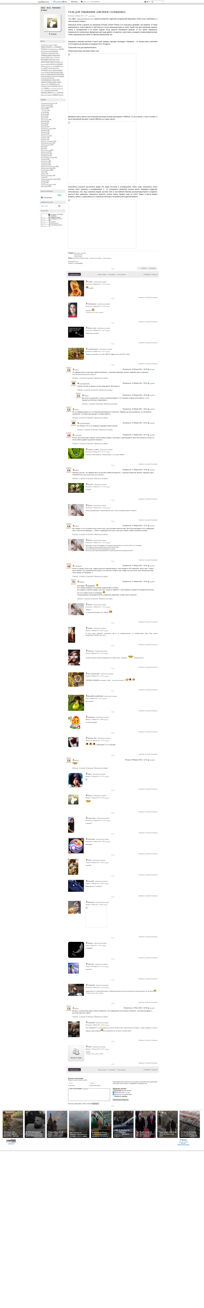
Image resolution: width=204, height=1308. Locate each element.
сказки (43, 86)
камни (58, 59)
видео (61, 49)
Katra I (42, 10)
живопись (44, 130)
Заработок (44, 132)
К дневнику (111, 274)
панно (50, 70)
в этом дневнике (47, 197)
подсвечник (44, 78)
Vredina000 (91, 985)
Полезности (44, 161)
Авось (84, 1)
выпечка (48, 51)
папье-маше (57, 70)
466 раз (77, 261)
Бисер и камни (45, 107)
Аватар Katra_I (52, 23)
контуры (43, 64)
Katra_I (76, 370)
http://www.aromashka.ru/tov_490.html (84, 374)
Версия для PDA (183, 1141)
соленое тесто (56, 86)
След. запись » (121, 274)
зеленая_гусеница (93, 449)
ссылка (107, 284)
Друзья (49, 7)
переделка (51, 74)
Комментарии (56, 7)
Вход (65, 1)
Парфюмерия (45, 155)
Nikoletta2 (91, 964)
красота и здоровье (95, 258)
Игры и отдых (45, 136)
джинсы (52, 57)
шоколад (50, 95)
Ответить (141, 297)
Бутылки (43, 112)
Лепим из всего (45, 145)
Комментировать (74, 274)
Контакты (183, 1143)
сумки (42, 88)
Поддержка (145, 2)
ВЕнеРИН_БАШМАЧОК (95, 696)
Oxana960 (91, 881)
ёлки (42, 45)
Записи (43, 7)
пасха (48, 72)
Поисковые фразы (56, 225)
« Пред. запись (102, 274)
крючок (57, 66)
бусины (44, 49)
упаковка (47, 90)
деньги (43, 57)
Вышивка (44, 121)
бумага (58, 47)
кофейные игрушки (50, 66)
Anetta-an (91, 651)
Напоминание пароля (95, 1085)
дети (47, 57)
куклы (61, 66)
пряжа (58, 82)
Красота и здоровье (47, 141)
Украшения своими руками (49, 179)
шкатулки (44, 95)
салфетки (52, 84)
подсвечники (50, 78)
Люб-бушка (91, 717)
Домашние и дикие (46, 128)
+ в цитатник (92, 16)
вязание (54, 51)
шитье (60, 92)
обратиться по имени (100, 281)
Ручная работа (45, 170)
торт (50, 88)
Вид (148, 2)
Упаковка (43, 181)
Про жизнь (44, 163)
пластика (60, 74)
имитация (52, 59)
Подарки (43, 159)
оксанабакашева (93, 349)
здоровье (57, 57)
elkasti (90, 774)
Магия (43, 146)
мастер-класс (107, 258)
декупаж (56, 55)
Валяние (43, 114)
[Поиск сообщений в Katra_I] (60, 195)
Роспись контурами (47, 168)
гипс (56, 53)
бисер (53, 47)
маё (45, 68)
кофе (43, 66)
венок (57, 49)
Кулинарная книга (46, 143)
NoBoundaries (92, 304)
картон (53, 62)
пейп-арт (44, 74)
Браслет (46, 45)
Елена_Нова (92, 818)
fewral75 (90, 484)
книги (61, 62)
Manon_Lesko (92, 328)
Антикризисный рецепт (48, 103)
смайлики (85, 1088)
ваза (54, 49)
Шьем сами (44, 186)
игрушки (44, 59)
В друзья (53, 34)
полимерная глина (48, 80)
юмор (55, 95)
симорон (43, 173)
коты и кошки (56, 64)
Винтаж (43, 118)
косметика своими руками (80, 258)
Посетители (54, 223)
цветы (50, 92)
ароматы (51, 45)
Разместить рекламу (183, 1144)
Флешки (43, 182)
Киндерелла (91, 902)
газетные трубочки (48, 53)
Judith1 (90, 628)
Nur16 (90, 860)
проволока (51, 82)
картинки (45, 62)
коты (48, 64)
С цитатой (148, 297)
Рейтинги (75, 1)
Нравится (144, 268)
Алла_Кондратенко (94, 673)
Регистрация (58, 1)
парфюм (43, 72)
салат (46, 84)
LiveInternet (44, 2)
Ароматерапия (45, 105)
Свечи (43, 172)
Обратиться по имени (101, 378)
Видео (43, 116)
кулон (42, 68)
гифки (44, 55)
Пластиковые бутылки (47, 157)
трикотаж (54, 88)
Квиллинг (44, 139)
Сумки (43, 177)
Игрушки (43, 134)
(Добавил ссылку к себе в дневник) (94, 312)
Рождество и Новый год (48, 166)
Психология (44, 164)
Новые (155, 274)
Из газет (44, 110)
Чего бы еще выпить (47, 184)
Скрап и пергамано (47, 175)
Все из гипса (45, 119)
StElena (90, 505)
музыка (50, 68)
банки (55, 45)
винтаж (43, 51)
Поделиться (152, 268)
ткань (46, 88)
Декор (43, 125)
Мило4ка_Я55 (92, 738)
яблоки (61, 95)
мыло (54, 68)
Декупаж (43, 127)
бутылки (49, 49)
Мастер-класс (45, 150)
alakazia (90, 943)
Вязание (43, 123)
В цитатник (154, 297)
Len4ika (90, 281)
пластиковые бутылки (49, 76)
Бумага (43, 108)
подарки (61, 76)
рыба (42, 84)
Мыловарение (45, 154)
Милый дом (44, 152)
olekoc (90, 1046)
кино (58, 62)
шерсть (55, 92)
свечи (58, 84)
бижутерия (46, 47)
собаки (48, 86)
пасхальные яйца (56, 72)
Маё (42, 148)
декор (49, 55)
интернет (44, 137)
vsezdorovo (78, 435)
